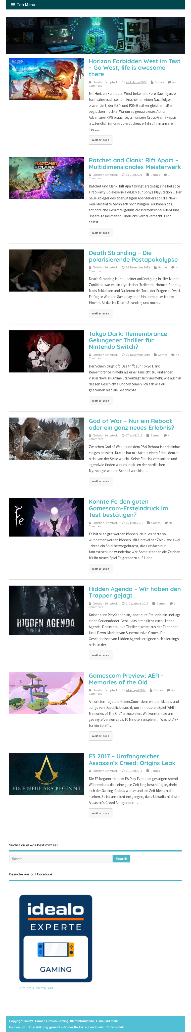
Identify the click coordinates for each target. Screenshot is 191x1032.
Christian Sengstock (105, 82)
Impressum (17, 1027)
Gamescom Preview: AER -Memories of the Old (126, 679)
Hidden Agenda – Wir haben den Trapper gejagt (135, 592)
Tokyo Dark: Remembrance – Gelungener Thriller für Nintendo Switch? (130, 340)
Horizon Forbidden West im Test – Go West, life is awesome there (135, 67)
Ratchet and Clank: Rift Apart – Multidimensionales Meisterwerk (135, 163)
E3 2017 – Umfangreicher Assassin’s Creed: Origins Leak (132, 759)
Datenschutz (115, 1027)
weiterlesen (100, 140)
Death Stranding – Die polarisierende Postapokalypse (133, 256)
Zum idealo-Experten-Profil (36, 988)
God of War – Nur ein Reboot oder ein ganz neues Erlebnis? (131, 424)
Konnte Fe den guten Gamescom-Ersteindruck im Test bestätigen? (128, 508)
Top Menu (26, 4)
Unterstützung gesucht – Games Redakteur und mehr (66, 1027)
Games (159, 82)
